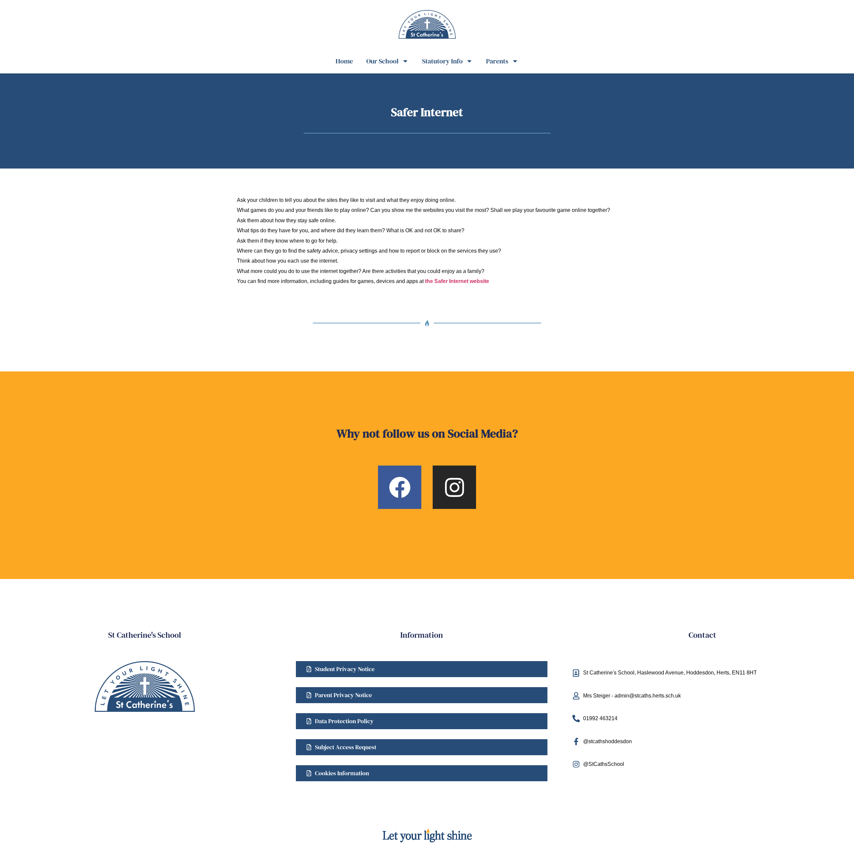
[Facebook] (399, 487)
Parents (497, 61)
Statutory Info (442, 61)
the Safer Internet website (457, 281)
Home (344, 61)
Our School (382, 61)
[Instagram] (454, 487)
